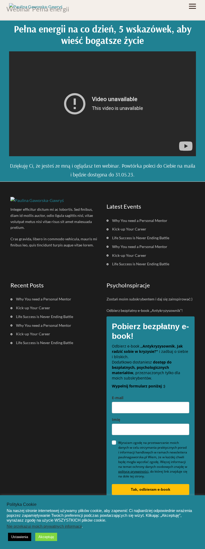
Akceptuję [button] (46, 537)
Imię (116, 419)
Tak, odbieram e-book (150, 489)
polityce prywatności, (133, 471)
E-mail (117, 397)
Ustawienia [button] (19, 537)
